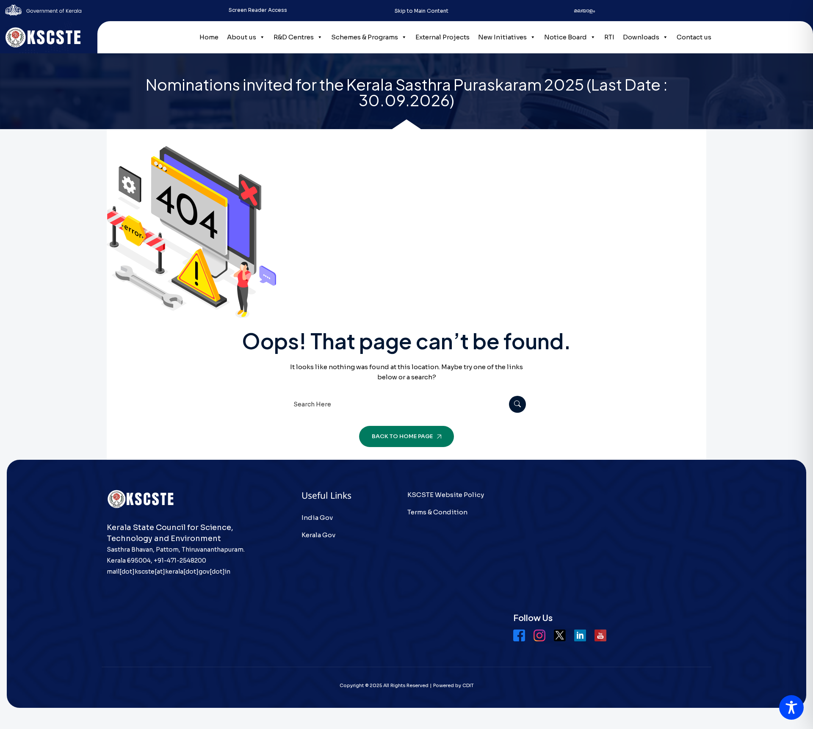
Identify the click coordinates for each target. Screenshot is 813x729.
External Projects (442, 37)
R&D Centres (294, 37)
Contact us (694, 37)
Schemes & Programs (364, 37)
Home (208, 37)
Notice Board (565, 37)
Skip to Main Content (421, 11)
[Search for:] (406, 404)
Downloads (641, 37)
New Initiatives (502, 37)
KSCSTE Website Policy (445, 495)
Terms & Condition (437, 512)
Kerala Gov (318, 535)
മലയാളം (584, 10)
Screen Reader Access (258, 10)
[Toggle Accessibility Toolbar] (791, 707)
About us (241, 37)
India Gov (317, 518)
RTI (609, 37)
